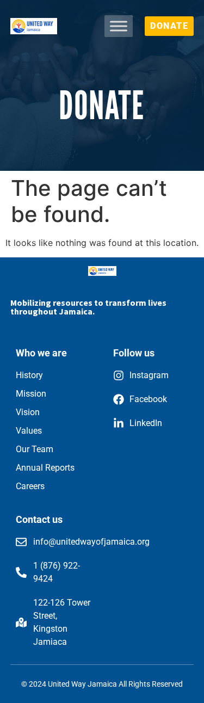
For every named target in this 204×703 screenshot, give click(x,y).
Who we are (41, 353)
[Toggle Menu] (118, 26)
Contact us (39, 519)
